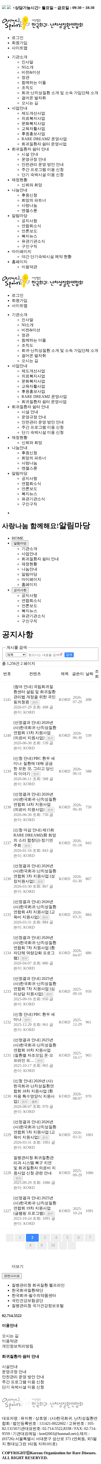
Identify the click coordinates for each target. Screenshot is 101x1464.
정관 (25, 77)
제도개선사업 (33, 113)
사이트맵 (19, 48)
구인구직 (29, 246)
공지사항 (29, 221)
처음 (10, 1238)
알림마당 (19, 216)
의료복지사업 (33, 118)
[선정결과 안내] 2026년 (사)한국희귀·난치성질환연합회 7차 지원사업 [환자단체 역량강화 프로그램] (34, 947)
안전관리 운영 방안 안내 (43, 164)
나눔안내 (19, 190)
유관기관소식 (33, 241)
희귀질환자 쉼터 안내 (30, 149)
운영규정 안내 (34, 159)
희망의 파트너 (34, 200)
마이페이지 (21, 251)
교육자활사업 (33, 129)
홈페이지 (19, 262)
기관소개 (19, 57)
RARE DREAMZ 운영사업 (44, 139)
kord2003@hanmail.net (57, 1434)
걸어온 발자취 (34, 98)
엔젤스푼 (29, 210)
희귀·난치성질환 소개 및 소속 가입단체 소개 (60, 93)
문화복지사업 (33, 123)
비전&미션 (31, 72)
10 (53, 1245)
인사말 (27, 62)
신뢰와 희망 (32, 185)
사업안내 (19, 108)
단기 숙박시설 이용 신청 (43, 175)
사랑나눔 (29, 205)
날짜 (89, 674)
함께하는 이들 (34, 82)
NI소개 (28, 67)
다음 (63, 1245)
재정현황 (19, 180)
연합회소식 (31, 226)
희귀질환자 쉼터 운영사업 (44, 144)
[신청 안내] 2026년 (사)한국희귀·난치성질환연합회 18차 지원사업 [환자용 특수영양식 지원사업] (34, 1091)
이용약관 (29, 267)
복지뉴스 (29, 236)
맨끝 (72, 1245)
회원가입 (19, 43)
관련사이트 (12, 1276)
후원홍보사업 (33, 134)
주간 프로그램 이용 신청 (43, 169)
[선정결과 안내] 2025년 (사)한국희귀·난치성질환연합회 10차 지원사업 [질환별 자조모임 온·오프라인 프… (34, 1050)
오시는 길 (30, 103)
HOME (18, 538)
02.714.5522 (12, 1316)
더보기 (18, 1266)
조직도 (27, 88)
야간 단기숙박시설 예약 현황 (47, 257)
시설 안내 (30, 154)
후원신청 (29, 195)
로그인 (18, 38)
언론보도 (29, 231)
